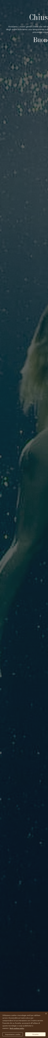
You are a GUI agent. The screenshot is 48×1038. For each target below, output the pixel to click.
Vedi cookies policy (17, 1028)
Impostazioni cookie (12, 1034)
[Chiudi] (45, 1015)
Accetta (35, 1034)
